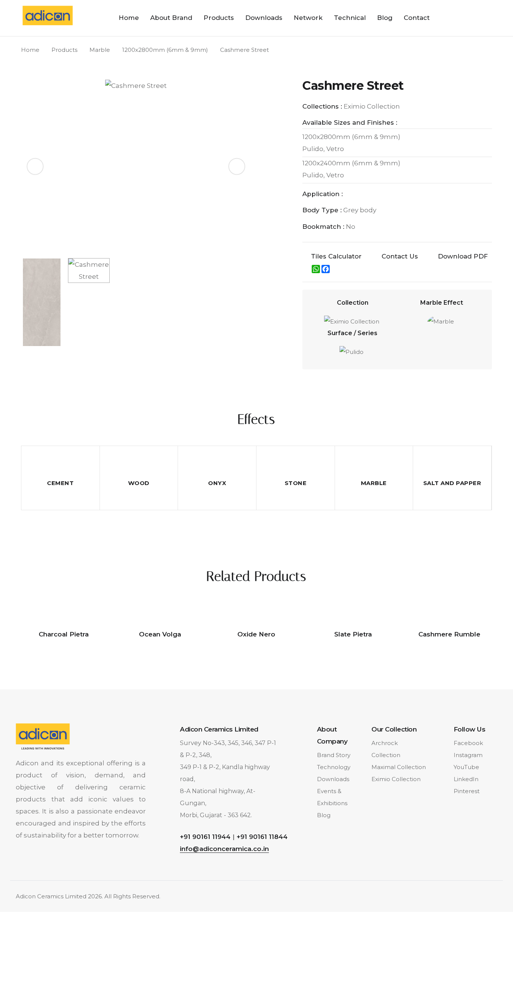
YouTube (466, 767)
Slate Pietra (353, 634)
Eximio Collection (396, 779)
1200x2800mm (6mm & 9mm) (165, 49)
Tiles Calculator (336, 256)
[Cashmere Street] (136, 166)
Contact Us (400, 256)
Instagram (468, 755)
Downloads (263, 17)
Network (308, 17)
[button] (236, 166)
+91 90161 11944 (205, 836)
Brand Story (333, 755)
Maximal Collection (398, 767)
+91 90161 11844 (262, 836)
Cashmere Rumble (449, 634)
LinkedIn (466, 779)
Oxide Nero (256, 634)
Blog (384, 17)
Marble (99, 49)
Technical (350, 17)
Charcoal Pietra (64, 634)
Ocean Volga (160, 634)
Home (129, 17)
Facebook (468, 743)
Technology (333, 767)
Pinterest (467, 791)
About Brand (171, 17)
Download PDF (463, 256)
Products (219, 17)
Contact (417, 17)
